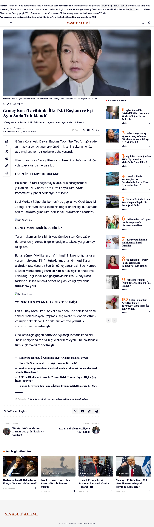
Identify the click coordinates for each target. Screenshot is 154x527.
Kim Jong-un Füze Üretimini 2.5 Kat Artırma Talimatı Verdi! (53, 357)
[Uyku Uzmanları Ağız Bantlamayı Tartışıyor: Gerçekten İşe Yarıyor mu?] (112, 302)
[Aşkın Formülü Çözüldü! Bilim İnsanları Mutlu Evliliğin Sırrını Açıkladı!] (112, 112)
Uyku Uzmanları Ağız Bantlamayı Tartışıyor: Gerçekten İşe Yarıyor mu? (135, 304)
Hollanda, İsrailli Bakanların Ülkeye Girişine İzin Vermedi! (20, 481)
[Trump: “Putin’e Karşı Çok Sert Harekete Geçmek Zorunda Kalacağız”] (133, 466)
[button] (5, 23)
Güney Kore (34, 399)
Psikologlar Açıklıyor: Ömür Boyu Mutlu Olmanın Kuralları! (136, 222)
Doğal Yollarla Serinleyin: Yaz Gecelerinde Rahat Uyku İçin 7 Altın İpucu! (135, 181)
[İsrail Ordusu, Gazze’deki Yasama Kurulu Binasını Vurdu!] (58, 466)
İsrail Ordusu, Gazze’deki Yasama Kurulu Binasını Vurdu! (56, 483)
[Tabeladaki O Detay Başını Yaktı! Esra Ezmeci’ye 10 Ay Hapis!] (112, 262)
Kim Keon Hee (48, 399)
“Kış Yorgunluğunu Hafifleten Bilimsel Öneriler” (134, 242)
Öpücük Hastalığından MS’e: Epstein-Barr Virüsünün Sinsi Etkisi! (136, 159)
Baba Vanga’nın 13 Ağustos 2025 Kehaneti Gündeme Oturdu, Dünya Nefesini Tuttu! (135, 138)
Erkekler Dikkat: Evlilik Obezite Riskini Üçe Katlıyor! (136, 282)
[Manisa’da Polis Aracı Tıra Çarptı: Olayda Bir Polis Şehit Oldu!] (112, 201)
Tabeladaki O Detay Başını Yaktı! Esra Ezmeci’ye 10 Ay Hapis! (135, 262)
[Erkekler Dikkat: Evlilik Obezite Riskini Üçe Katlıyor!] (112, 282)
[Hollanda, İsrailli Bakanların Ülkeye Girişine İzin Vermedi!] (20, 466)
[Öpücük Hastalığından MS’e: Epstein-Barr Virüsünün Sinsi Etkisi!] (112, 158)
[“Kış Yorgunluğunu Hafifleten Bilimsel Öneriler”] (112, 242)
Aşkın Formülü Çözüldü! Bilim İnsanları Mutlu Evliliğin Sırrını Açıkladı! (135, 115)
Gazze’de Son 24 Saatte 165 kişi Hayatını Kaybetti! (48, 363)
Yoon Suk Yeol (81, 399)
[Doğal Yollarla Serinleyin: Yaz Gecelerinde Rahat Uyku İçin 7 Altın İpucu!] (112, 179)
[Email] (88, 130)
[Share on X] (84, 130)
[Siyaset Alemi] (77, 23)
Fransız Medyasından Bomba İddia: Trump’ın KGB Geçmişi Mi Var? (58, 385)
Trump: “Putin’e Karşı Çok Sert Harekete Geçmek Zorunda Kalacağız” (132, 483)
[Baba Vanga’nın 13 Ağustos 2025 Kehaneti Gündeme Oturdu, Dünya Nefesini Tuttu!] (112, 136)
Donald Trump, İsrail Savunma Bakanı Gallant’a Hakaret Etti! (94, 483)
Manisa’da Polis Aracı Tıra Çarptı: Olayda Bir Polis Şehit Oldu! (136, 202)
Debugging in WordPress (24, 13)
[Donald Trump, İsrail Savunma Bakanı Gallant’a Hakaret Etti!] (96, 466)
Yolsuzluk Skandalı (65, 399)
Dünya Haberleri (13, 104)
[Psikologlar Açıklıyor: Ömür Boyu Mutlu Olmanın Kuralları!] (112, 222)
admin (6, 128)
